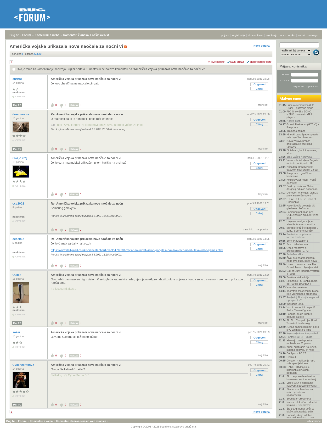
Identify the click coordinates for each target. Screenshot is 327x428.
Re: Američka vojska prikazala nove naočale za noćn (87, 114)
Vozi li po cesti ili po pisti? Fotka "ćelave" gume (301, 309)
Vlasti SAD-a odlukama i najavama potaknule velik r (302, 384)
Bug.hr (14, 35)
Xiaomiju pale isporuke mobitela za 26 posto (299, 342)
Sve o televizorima (297, 244)
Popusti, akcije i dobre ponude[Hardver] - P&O (300, 416)
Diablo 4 (291, 357)
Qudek (17, 275)
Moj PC (17, 105)
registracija (238, 35)
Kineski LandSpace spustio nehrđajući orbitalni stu (302, 136)
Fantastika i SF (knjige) (300, 336)
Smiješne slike (295, 254)
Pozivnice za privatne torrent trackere (299, 236)
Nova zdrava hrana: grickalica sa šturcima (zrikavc (299, 143)
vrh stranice (314, 421)
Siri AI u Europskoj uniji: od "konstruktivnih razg (302, 322)
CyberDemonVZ (23, 365)
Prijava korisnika (293, 66)
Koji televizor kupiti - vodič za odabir (301, 181)
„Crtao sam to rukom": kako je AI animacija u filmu (303, 328)
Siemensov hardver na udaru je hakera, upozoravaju (300, 392)
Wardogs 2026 (295, 303)
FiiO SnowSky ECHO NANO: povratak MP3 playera (299, 114)
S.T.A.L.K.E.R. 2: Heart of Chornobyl (301, 200)
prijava (225, 35)
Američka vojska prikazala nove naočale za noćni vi (169, 69)
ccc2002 (18, 203)
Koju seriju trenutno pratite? (302, 333)
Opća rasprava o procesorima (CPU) (298, 249)
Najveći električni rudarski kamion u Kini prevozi (301, 403)
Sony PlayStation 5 (297, 240)
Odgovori (259, 84)
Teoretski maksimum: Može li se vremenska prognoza (303, 292)
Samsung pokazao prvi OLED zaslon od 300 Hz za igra (302, 215)
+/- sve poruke (216, 61)
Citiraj (259, 88)
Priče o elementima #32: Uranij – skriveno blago (300, 106)
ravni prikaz (237, 61)
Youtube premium (297, 287)
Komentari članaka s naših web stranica (90, 35)
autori (301, 35)
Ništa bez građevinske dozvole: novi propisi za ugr (302, 168)
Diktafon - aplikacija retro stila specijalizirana (301, 362)
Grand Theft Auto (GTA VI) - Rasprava (303, 126)
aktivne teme (255, 35)
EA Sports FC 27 (296, 353)
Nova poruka (262, 45)
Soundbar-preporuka (299, 398)
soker (16, 332)
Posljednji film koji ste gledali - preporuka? (303, 299)
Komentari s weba (47, 35)
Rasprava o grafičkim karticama (299, 175)
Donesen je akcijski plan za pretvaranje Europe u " (302, 194)
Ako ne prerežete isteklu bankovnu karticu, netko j (301, 378)
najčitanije (271, 35)
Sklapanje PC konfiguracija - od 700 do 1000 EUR (303, 282)
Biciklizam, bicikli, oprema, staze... (302, 152)
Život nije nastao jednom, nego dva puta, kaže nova (302, 259)
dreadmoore (21, 114)
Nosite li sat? (294, 120)
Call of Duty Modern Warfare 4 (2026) (303, 272)
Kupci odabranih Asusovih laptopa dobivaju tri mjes (301, 348)
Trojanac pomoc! (296, 130)
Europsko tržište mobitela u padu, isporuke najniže (302, 229)
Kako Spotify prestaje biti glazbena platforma (301, 207)
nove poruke (287, 35)
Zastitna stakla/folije (298, 277)
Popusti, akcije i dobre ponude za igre (299, 315)
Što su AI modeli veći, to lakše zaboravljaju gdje (300, 410)
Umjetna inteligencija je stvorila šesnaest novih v (301, 223)
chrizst (17, 79)
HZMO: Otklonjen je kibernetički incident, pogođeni (298, 370)
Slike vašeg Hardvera (299, 156)
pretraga (312, 35)
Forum (26, 35)
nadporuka (262, 229)
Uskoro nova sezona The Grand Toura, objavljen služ (302, 266)
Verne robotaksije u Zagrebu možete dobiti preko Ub (303, 162)
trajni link (263, 104)
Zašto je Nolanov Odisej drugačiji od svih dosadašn (302, 187)
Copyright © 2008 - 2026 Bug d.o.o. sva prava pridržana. (164, 426)
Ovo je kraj (20, 158)
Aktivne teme (290, 98)
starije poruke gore (260, 61)
